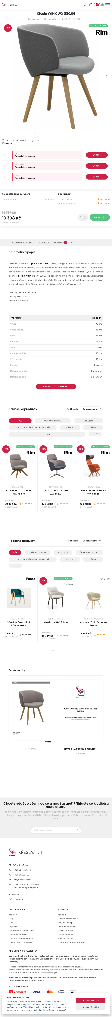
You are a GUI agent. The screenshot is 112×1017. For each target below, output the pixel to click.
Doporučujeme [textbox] (90, 409)
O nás (11, 922)
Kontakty (13, 914)
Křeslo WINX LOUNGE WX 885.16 (18, 492)
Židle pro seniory (89, 552)
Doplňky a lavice (65, 930)
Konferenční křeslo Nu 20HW (93, 624)
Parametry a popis (22, 242)
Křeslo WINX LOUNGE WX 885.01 (56, 492)
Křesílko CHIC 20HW (56, 622)
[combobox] (91, 409)
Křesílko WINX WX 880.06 (72, 19)
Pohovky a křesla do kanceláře (32, 427)
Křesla (69, 427)
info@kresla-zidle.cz (23, 879)
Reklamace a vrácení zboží (21, 930)
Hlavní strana (33, 19)
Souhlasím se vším (91, 1000)
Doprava (13, 926)
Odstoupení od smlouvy (20, 942)
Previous (5, 76)
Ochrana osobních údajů (21, 938)
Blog (11, 918)
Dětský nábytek (65, 934)
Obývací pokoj (50, 19)
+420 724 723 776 (22, 870)
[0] (100, 5)
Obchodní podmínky (19, 934)
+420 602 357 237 (21, 874)
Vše (20, 420)
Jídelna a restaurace (68, 918)
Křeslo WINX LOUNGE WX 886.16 (93, 492)
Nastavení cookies (91, 1007)
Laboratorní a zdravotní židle (71, 942)
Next (106, 76)
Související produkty (52, 242)
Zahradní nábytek (66, 926)
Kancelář (88, 420)
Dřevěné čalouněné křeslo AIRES (18, 624)
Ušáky (47, 434)
